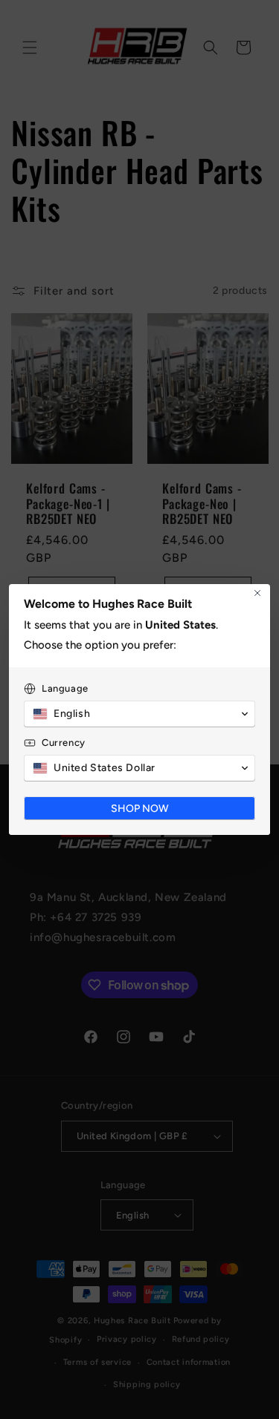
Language (65, 688)
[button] (139, 714)
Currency (64, 742)
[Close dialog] (257, 593)
